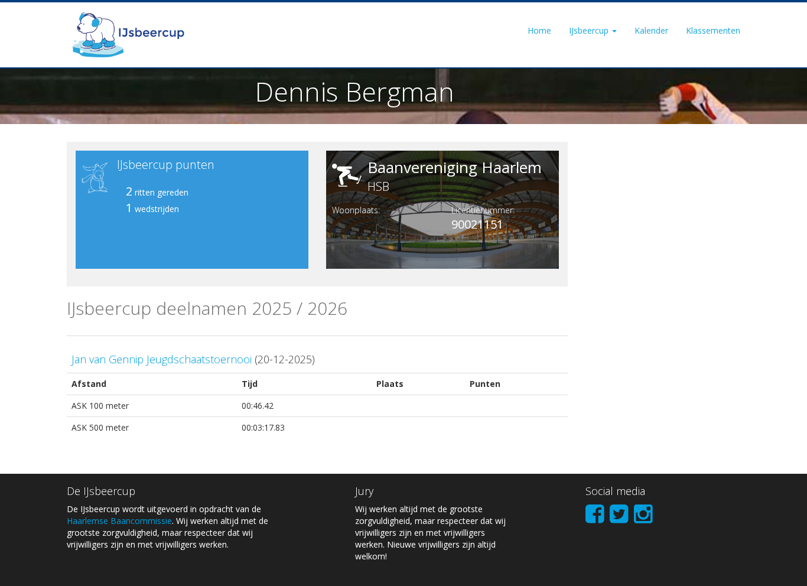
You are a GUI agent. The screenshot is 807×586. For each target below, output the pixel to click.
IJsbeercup (590, 30)
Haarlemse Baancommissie (119, 520)
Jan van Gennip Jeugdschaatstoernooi (161, 359)
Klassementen (713, 30)
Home (539, 30)
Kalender (651, 30)
